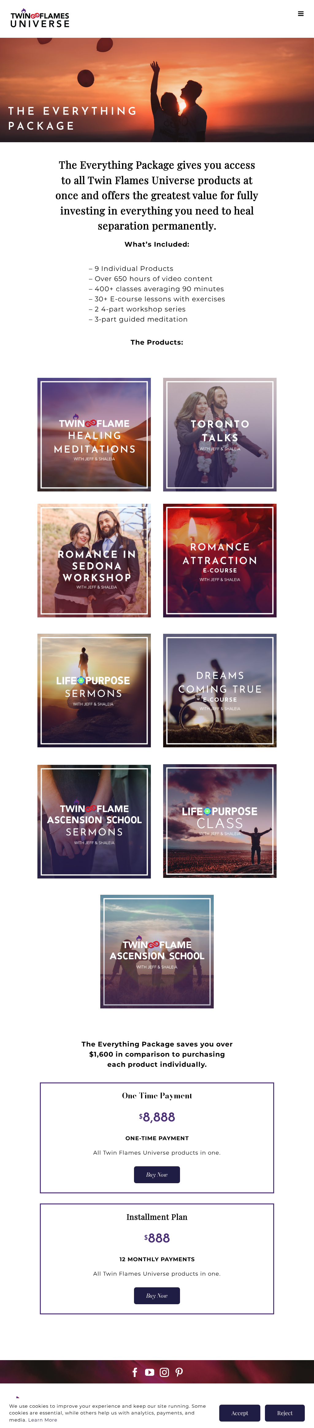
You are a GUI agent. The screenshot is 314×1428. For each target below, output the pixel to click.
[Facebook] (135, 1372)
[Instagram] (164, 1372)
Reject (285, 1413)
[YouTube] (150, 1372)
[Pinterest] (179, 1372)
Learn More (97, 456)
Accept (240, 1413)
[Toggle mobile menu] (301, 13)
